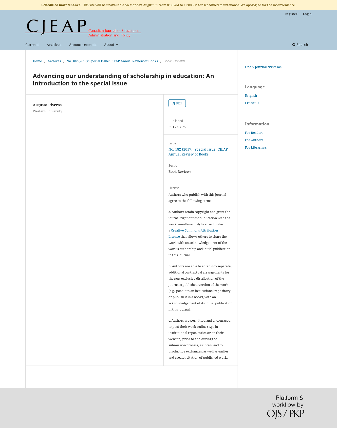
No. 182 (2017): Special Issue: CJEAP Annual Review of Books (112, 61)
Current (32, 44)
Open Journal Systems (263, 67)
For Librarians (256, 147)
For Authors (254, 140)
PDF (178, 103)
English (251, 95)
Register (291, 14)
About (109, 44)
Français (252, 102)
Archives (54, 44)
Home (37, 61)
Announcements (82, 44)
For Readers (254, 132)
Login (307, 14)
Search (302, 44)
